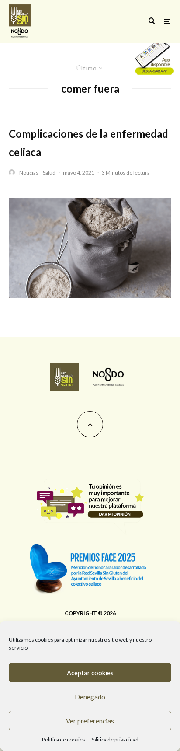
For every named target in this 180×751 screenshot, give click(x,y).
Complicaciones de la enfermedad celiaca (88, 142)
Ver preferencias (90, 721)
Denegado (90, 697)
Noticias (28, 172)
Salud (49, 172)
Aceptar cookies (90, 673)
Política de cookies (63, 739)
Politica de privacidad (114, 739)
